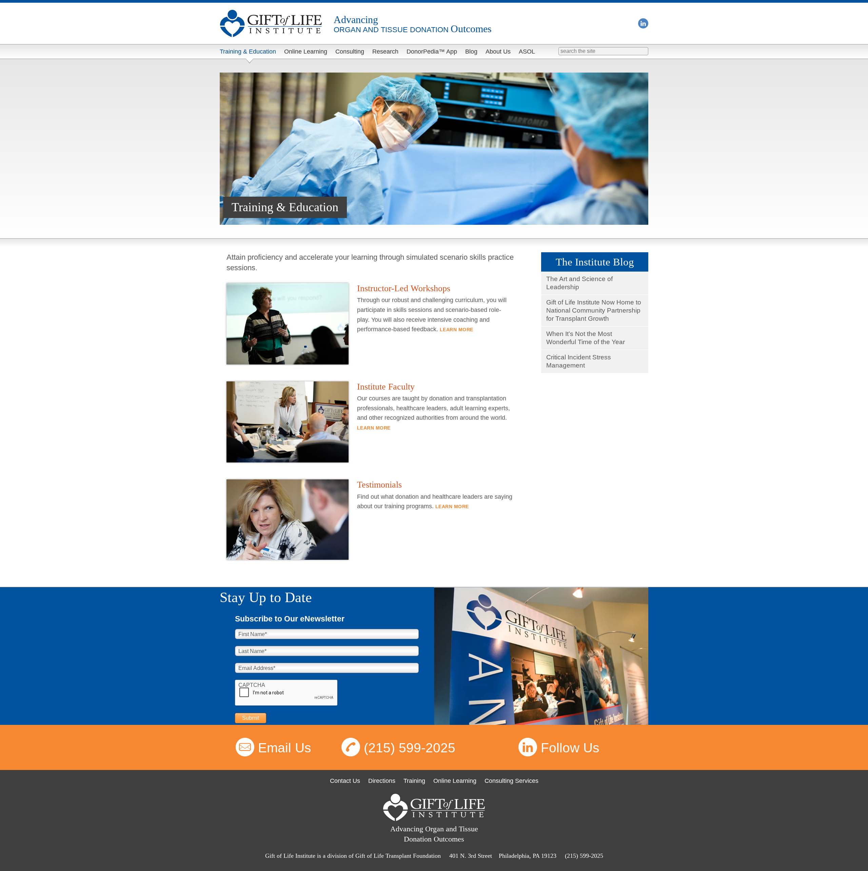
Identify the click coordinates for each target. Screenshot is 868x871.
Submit (250, 718)
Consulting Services (511, 780)
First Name (252, 634)
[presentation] (286, 693)
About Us (498, 51)
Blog (471, 51)
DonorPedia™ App (432, 51)
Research (385, 51)
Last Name (252, 651)
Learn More (456, 329)
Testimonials (379, 485)
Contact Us (345, 780)
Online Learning (305, 51)
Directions (381, 780)
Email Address (256, 668)
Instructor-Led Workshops (403, 288)
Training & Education (248, 51)
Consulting (349, 51)
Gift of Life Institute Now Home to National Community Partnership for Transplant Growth (593, 310)
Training (414, 780)
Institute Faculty (386, 387)
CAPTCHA (251, 685)
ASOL (527, 51)
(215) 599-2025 (409, 747)
